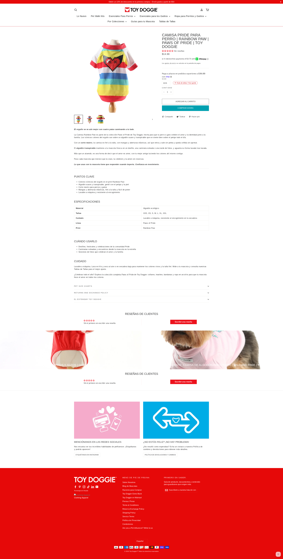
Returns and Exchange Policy (91, 293)
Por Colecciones (116, 21)
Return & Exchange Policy (133, 509)
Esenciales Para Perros (121, 16)
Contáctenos (127, 524)
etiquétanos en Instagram (87, 455)
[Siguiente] (152, 119)
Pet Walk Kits (98, 16)
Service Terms (128, 516)
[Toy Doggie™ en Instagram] (84, 486)
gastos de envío (170, 63)
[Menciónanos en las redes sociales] (107, 420)
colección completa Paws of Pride (119, 275)
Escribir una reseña (183, 322)
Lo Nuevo (81, 16)
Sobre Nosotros (128, 482)
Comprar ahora (185, 108)
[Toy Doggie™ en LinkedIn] (92, 486)
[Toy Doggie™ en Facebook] (75, 486)
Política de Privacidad (131, 520)
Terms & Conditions (130, 505)
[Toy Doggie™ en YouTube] (97, 486)
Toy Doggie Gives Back (132, 494)
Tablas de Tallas (167, 21)
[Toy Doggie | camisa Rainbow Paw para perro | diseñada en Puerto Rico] (78, 119)
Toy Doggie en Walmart (132, 498)
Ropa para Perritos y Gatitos (190, 16)
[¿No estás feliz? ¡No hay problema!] (176, 420)
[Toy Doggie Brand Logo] (141, 9)
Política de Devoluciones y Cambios (160, 455)
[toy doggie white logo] (96, 479)
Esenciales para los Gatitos (154, 16)
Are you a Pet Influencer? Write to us (137, 528)
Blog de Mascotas (129, 486)
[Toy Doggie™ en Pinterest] (79, 486)
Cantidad (167, 88)
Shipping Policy (129, 513)
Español (140, 541)
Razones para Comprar (132, 490)
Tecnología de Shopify (81, 490)
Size (164, 79)
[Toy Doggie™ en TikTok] (88, 486)
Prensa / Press (128, 501)
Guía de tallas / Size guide (186, 83)
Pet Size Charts (83, 286)
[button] (167, 51)
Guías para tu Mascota (143, 21)
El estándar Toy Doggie (87, 299)
